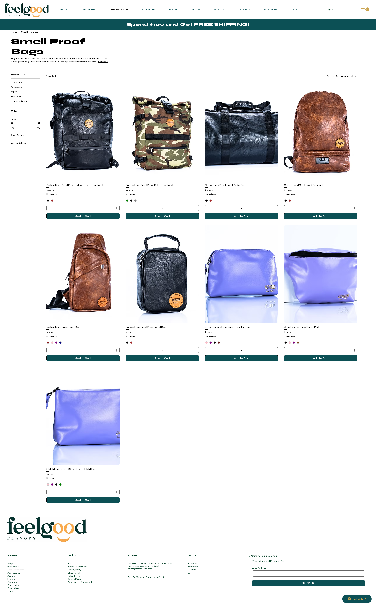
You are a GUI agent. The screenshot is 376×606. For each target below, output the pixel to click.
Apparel (11, 576)
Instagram (193, 566)
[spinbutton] (83, 208)
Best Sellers (13, 566)
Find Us (11, 579)
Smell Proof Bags (15, 569)
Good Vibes (13, 588)
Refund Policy (74, 576)
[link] (365, 9)
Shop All (11, 563)
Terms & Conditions (77, 566)
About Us (12, 582)
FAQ (70, 563)
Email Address (259, 567)
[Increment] (117, 208)
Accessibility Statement (80, 582)
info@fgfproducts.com (141, 569)
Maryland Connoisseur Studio (150, 577)
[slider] (12, 123)
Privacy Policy (74, 569)
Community (13, 585)
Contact (11, 591)
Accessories (13, 572)
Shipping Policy (75, 572)
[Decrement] (49, 208)
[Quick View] (83, 132)
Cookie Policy (74, 579)
